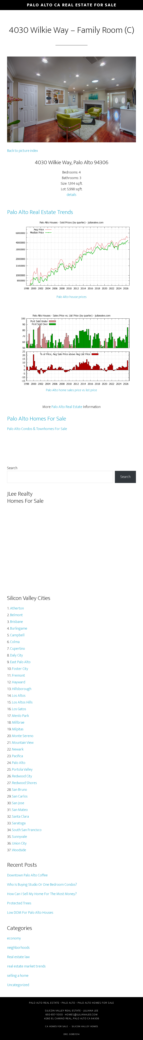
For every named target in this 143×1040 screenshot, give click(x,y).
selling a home (17, 975)
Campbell (17, 635)
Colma (15, 642)
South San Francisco (27, 830)
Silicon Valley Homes (85, 1026)
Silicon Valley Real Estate (63, 1010)
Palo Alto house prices (72, 297)
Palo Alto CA (81, 1018)
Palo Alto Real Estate (66, 407)
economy (14, 938)
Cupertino (17, 648)
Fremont (18, 675)
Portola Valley (22, 769)
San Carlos (20, 796)
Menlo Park (20, 716)
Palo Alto (18, 763)
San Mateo (20, 810)
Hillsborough (21, 689)
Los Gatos (19, 709)
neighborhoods (18, 947)
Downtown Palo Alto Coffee (27, 875)
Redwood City (22, 776)
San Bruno (19, 789)
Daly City (16, 655)
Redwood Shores (24, 783)
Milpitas (17, 729)
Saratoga (19, 823)
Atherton (17, 608)
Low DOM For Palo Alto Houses (30, 912)
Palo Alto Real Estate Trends (40, 212)
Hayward (18, 682)
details (71, 195)
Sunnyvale (19, 836)
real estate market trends (26, 966)
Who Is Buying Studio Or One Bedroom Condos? (42, 884)
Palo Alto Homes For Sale (36, 419)
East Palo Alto (20, 662)
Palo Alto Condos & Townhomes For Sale (37, 429)
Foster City (20, 669)
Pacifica (17, 756)
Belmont (16, 615)
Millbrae (18, 722)
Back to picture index (22, 151)
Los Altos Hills (22, 702)
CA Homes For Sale (56, 1026)
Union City (19, 843)
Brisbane (16, 622)
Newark (17, 749)
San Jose (18, 803)
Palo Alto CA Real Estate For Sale (71, 5)
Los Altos (19, 695)
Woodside (19, 850)
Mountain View (23, 742)
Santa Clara (20, 816)
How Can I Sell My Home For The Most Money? (42, 894)
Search (12, 468)
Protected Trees (19, 903)
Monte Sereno (22, 736)
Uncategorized (18, 985)
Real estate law (18, 957)
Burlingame (18, 628)
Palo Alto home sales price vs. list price (71, 390)
